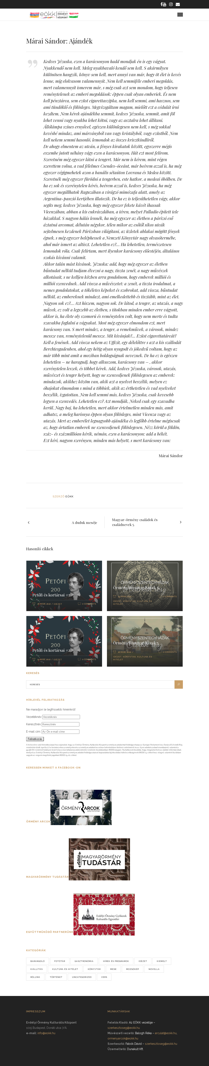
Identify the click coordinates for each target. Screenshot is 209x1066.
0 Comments (89, 604)
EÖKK (69, 496)
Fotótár (59, 961)
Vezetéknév (33, 716)
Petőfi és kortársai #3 (51, 594)
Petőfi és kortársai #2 (51, 650)
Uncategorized (82, 977)
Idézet (58, 604)
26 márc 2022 (44, 604)
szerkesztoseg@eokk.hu (124, 1027)
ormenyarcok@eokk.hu (123, 1038)
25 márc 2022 (124, 596)
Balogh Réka (143, 1033)
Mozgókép (132, 969)
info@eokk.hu (46, 1033)
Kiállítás (36, 969)
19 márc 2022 (44, 659)
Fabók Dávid (134, 1043)
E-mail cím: (34, 731)
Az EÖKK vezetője (141, 1022)
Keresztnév (33, 724)
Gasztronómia (84, 961)
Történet (56, 977)
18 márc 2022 (124, 652)
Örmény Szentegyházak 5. (136, 642)
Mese (113, 969)
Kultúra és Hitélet (65, 969)
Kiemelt (162, 961)
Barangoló (37, 961)
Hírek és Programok (116, 961)
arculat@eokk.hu (166, 1033)
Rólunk (35, 977)
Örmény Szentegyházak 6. (136, 587)
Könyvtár (129, 601)
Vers (104, 977)
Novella (154, 969)
